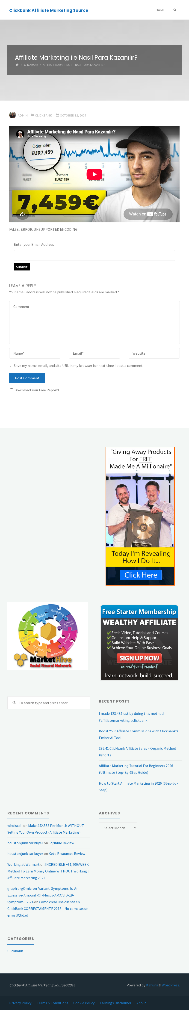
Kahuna (151, 985)
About (141, 1003)
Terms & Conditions (52, 1003)
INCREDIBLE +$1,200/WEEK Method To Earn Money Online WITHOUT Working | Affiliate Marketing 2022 (48, 871)
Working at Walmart (23, 864)
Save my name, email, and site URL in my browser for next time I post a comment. (78, 365)
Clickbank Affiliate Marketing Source (48, 10)
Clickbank (31, 65)
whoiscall (15, 825)
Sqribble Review (61, 843)
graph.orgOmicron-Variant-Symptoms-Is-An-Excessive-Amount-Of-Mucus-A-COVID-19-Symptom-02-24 (43, 895)
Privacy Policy (20, 1003)
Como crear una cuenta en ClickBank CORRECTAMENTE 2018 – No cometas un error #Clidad (47, 908)
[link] (174, 10)
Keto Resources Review (67, 853)
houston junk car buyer (25, 843)
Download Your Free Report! (37, 390)
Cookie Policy (84, 1003)
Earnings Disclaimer (115, 1003)
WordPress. (171, 985)
